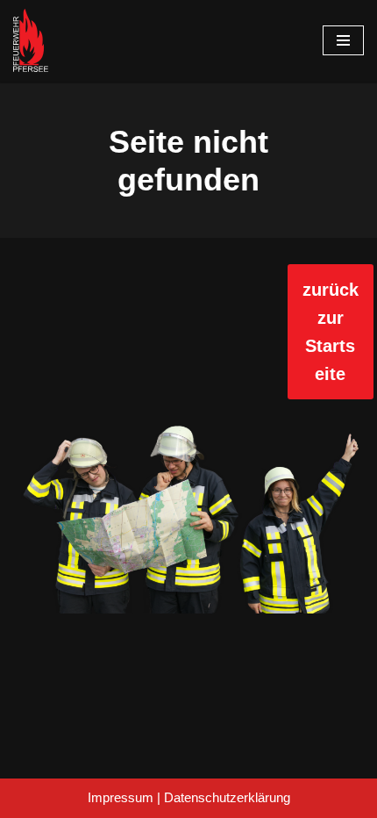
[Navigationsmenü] (343, 40)
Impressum (120, 797)
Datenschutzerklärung (227, 797)
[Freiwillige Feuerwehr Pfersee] (30, 40)
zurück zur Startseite (330, 332)
